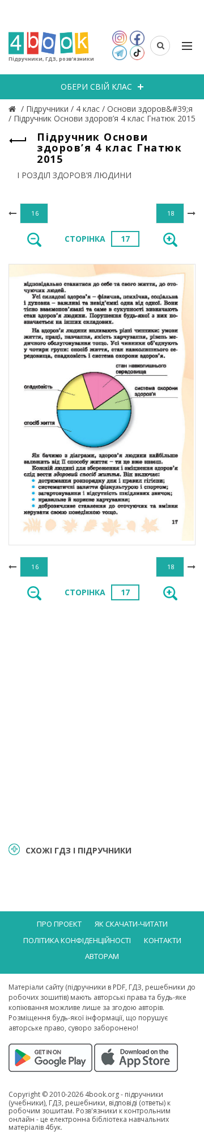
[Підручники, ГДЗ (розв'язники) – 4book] (13, 108)
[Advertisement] (102, 721)
